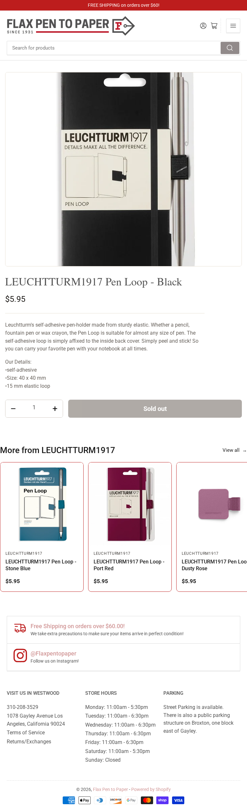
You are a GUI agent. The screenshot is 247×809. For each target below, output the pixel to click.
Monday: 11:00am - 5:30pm (116, 707)
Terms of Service (26, 733)
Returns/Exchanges (29, 742)
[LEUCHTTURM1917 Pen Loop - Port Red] (129, 503)
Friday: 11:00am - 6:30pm (114, 742)
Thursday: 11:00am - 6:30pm (118, 733)
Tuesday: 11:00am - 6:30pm (117, 716)
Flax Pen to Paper (110, 789)
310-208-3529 (22, 707)
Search (230, 48)
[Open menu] (233, 26)
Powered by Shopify (151, 789)
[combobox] (123, 48)
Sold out (155, 409)
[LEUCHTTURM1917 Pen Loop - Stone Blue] (41, 503)
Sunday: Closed (103, 760)
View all (235, 450)
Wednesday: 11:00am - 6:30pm (120, 725)
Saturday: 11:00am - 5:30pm (117, 751)
